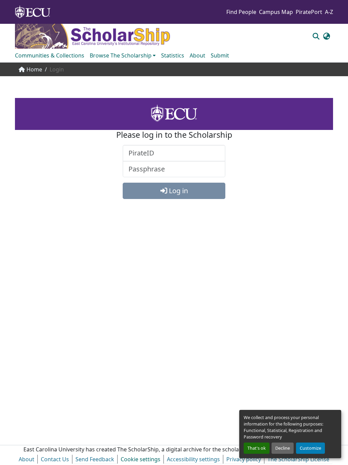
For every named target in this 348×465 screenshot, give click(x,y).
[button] (316, 36)
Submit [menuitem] (220, 55)
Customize (310, 448)
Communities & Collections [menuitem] (49, 55)
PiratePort (309, 12)
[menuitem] (123, 55)
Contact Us (55, 459)
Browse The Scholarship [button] (121, 55)
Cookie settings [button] (140, 459)
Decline (282, 448)
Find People (241, 12)
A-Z (329, 12)
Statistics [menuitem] (172, 55)
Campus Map (276, 12)
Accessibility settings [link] (193, 459)
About (26, 459)
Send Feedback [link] (94, 459)
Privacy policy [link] (243, 459)
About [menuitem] (197, 55)
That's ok (256, 448)
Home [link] (34, 69)
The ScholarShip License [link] (298, 459)
